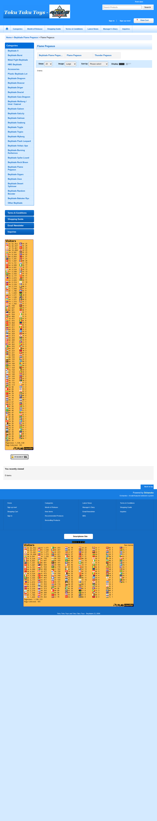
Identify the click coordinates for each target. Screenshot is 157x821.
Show (41, 64)
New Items (49, 511)
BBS (84, 516)
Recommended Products (54, 516)
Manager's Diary (88, 507)
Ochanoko (149, 493)
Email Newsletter (16, 225)
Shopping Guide (15, 219)
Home (9, 503)
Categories (49, 503)
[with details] (129, 64)
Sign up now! (125, 21)
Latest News (87, 503)
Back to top (148, 486)
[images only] (122, 64)
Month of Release (51, 507)
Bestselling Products (52, 520)
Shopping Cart (12, 511)
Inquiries (12, 232)
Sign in (112, 21)
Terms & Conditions (17, 213)
